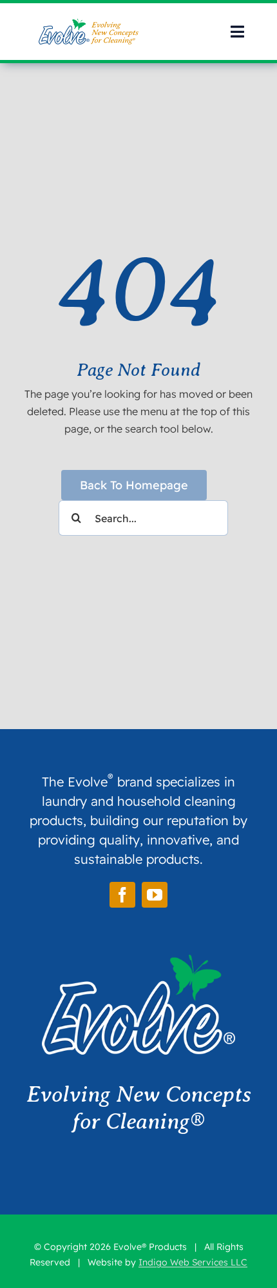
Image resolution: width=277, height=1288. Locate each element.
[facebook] (122, 895)
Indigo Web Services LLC (192, 1262)
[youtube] (154, 895)
